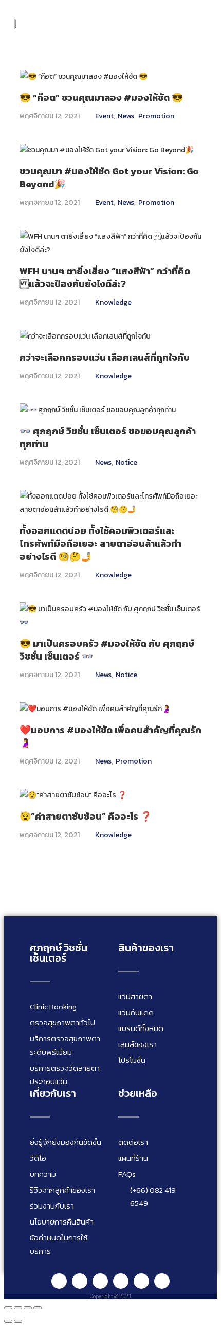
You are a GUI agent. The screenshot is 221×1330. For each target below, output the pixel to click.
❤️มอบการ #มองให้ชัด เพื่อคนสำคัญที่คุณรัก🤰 (110, 736)
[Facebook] (79, 1281)
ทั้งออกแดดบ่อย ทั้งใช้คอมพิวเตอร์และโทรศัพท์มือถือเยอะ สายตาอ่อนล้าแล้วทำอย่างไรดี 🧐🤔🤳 (100, 543)
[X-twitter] (162, 1281)
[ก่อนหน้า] (8, 1321)
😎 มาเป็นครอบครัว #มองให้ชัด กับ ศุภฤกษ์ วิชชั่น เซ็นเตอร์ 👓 (107, 649)
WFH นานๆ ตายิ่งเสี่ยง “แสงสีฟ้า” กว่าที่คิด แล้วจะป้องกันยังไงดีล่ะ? (105, 277)
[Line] (59, 1281)
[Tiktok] (141, 1281)
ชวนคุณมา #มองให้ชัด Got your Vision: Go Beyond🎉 (109, 177)
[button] (199, 24)
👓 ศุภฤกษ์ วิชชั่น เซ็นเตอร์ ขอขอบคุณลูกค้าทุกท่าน (108, 437)
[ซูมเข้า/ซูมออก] (8, 1307)
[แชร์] (28, 1307)
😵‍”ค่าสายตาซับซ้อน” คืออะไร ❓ (86, 816)
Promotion (156, 116)
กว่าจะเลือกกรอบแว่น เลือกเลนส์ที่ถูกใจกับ (105, 357)
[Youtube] (120, 1281)
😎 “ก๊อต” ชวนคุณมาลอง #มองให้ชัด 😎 (101, 97)
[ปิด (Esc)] (37, 1307)
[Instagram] (100, 1281)
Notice (126, 462)
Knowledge (113, 302)
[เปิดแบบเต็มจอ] (18, 1307)
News (126, 116)
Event (104, 116)
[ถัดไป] (18, 1321)
